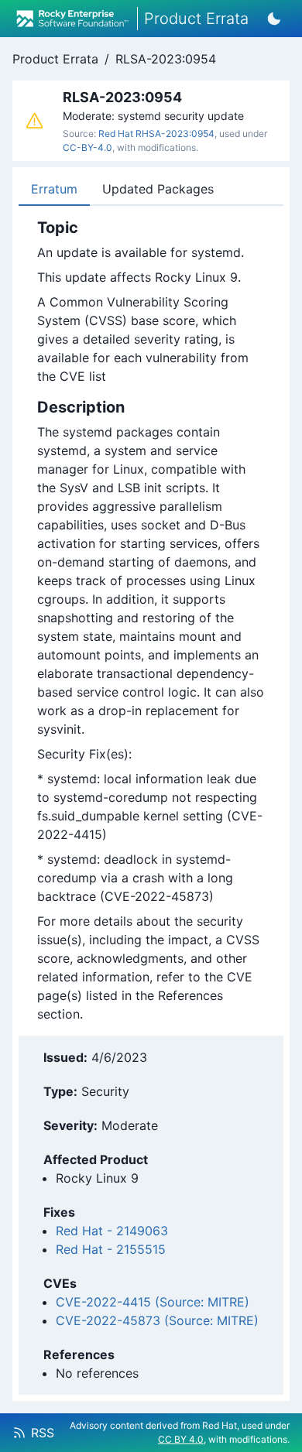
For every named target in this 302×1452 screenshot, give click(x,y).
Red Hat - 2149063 (112, 1230)
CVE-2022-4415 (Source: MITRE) (152, 1302)
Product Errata (55, 59)
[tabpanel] (151, 621)
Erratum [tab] (54, 189)
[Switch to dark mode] (274, 18)
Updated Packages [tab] (158, 189)
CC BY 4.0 (181, 1439)
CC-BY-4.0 (87, 147)
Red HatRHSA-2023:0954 (156, 133)
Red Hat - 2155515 (111, 1249)
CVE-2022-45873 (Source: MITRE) (157, 1320)
